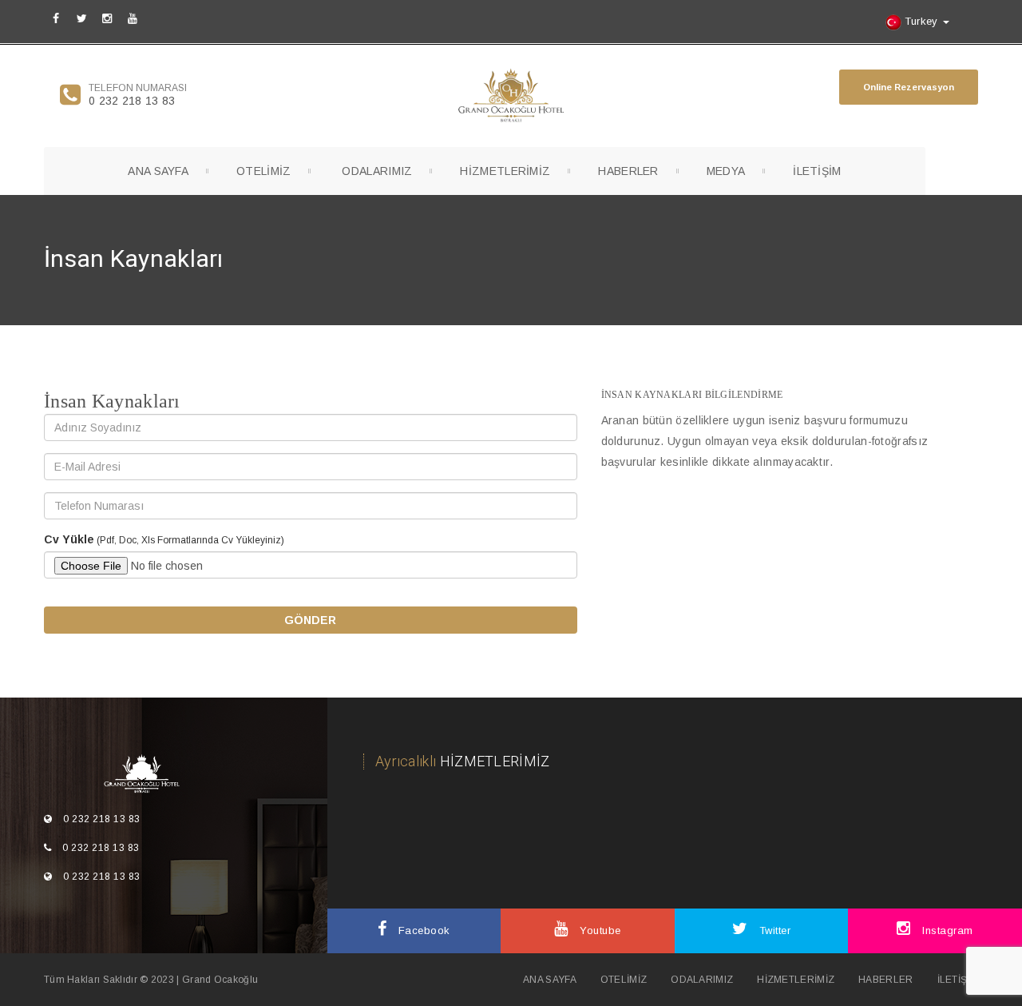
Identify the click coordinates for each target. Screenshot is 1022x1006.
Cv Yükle (69, 539)
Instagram (946, 930)
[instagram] (107, 18)
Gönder (310, 620)
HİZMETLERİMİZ (505, 171)
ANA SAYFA (158, 171)
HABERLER (628, 171)
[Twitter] (81, 18)
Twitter (772, 930)
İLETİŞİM (817, 171)
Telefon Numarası (138, 87)
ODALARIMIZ (377, 171)
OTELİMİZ (263, 171)
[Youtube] (133, 18)
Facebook (422, 930)
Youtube (598, 930)
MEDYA (726, 171)
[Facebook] (56, 18)
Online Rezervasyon (908, 87)
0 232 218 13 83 (132, 100)
